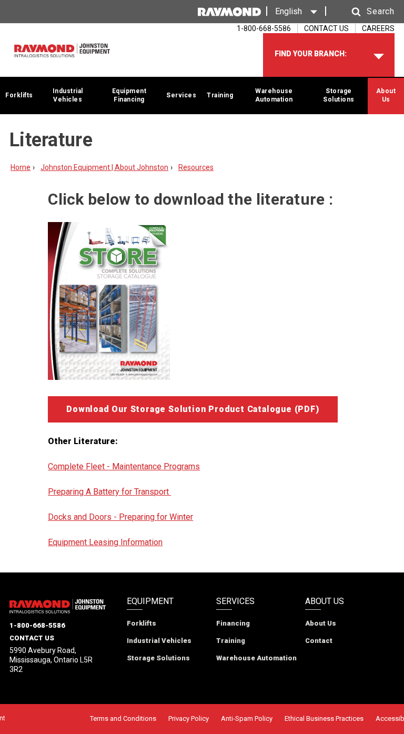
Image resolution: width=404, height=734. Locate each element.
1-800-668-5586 (37, 625)
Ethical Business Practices (324, 718)
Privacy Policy (188, 718)
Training (220, 95)
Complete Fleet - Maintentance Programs (124, 466)
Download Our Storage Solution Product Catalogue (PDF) (192, 409)
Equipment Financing (129, 95)
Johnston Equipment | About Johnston (104, 167)
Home (21, 167)
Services (181, 95)
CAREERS (378, 28)
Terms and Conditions (123, 718)
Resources (196, 167)
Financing (233, 623)
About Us (386, 95)
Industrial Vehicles (68, 95)
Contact (318, 641)
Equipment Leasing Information (105, 542)
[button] (363, 12)
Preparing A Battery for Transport (109, 492)
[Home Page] (62, 50)
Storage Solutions (339, 95)
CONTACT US (326, 28)
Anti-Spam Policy (246, 718)
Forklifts (19, 95)
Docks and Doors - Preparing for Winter (120, 517)
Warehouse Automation (274, 95)
